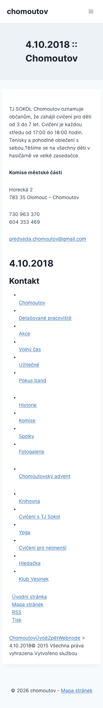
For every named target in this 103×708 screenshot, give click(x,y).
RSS (16, 612)
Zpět (53, 638)
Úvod (41, 638)
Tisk (16, 620)
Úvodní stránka (29, 597)
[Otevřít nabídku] (91, 11)
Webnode (69, 638)
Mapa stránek (27, 604)
